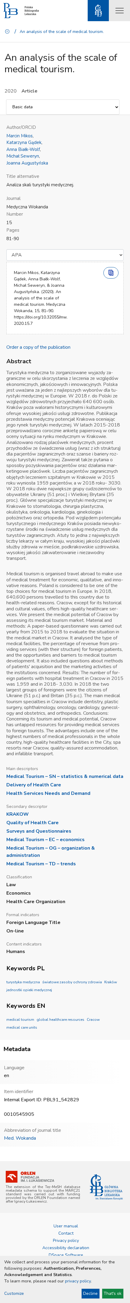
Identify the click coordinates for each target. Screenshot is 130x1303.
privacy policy (78, 1281)
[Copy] (111, 273)
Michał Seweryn (22, 156)
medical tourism (20, 1019)
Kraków (110, 982)
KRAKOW (17, 814)
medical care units (21, 1027)
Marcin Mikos (19, 136)
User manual (66, 1226)
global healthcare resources (60, 1019)
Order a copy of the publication (38, 347)
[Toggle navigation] (119, 10)
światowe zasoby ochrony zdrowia (72, 982)
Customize (14, 1293)
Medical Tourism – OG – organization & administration (50, 852)
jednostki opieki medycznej (29, 990)
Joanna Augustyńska (27, 163)
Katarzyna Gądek (23, 142)
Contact (65, 1233)
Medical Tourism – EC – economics (45, 839)
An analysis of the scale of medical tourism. (62, 31)
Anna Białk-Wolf (23, 149)
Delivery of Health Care (33, 785)
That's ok (113, 1293)
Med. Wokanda (20, 1138)
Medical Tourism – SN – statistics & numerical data (64, 776)
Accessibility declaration (65, 1248)
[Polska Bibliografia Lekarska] (10, 10)
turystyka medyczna (23, 982)
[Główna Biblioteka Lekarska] (106, 1187)
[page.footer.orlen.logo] (30, 1177)
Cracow (93, 1019)
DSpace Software (66, 1255)
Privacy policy (66, 1240)
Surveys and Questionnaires (38, 831)
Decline (90, 1293)
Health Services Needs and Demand (48, 793)
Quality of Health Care (32, 822)
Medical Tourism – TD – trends (41, 864)
